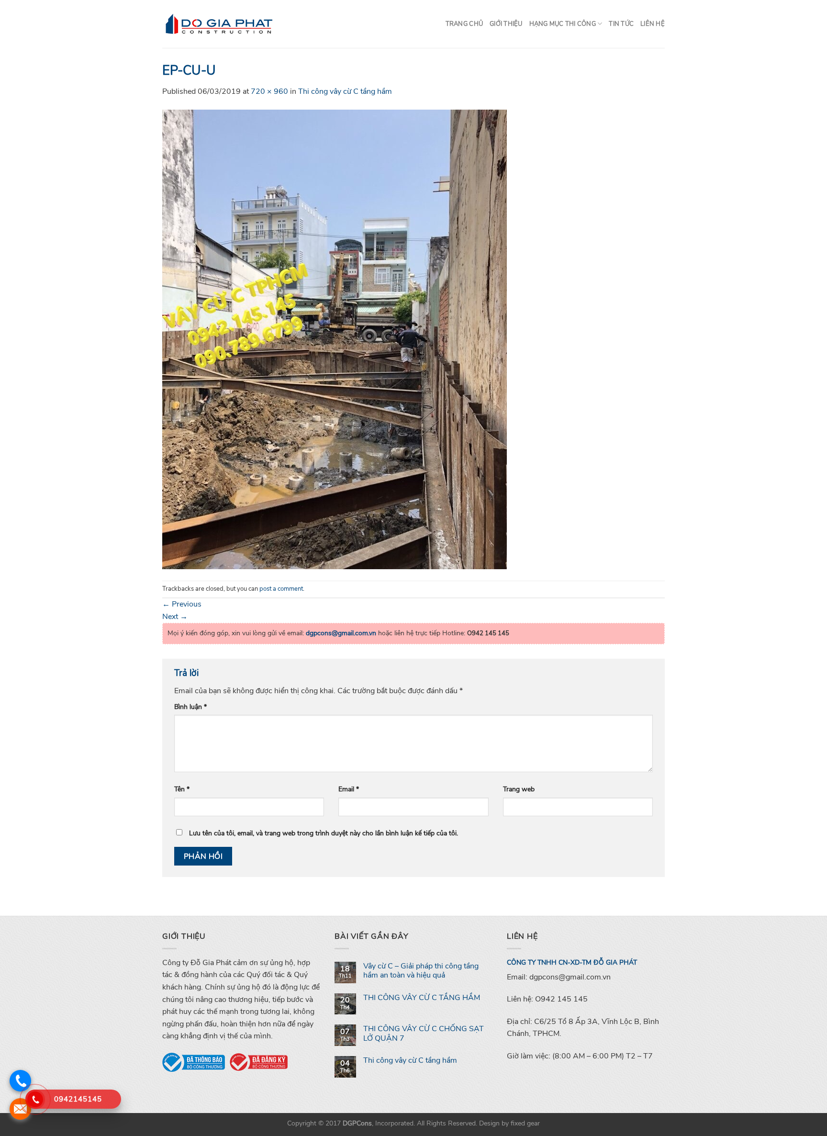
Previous (181, 604)
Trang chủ (464, 24)
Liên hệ (652, 24)
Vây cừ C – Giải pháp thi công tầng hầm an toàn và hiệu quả (421, 971)
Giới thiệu (506, 24)
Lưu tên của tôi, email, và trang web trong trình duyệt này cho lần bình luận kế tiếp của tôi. (323, 833)
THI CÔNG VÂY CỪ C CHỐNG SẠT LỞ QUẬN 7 (423, 1033)
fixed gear (525, 1123)
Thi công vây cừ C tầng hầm (345, 91)
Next (175, 616)
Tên (182, 789)
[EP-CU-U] (334, 338)
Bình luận (190, 706)
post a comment (281, 589)
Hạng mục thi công (562, 24)
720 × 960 (269, 91)
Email (348, 789)
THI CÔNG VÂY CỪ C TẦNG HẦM (421, 997)
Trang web (519, 789)
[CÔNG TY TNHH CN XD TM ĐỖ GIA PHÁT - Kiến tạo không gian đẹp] (219, 24)
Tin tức (621, 24)
